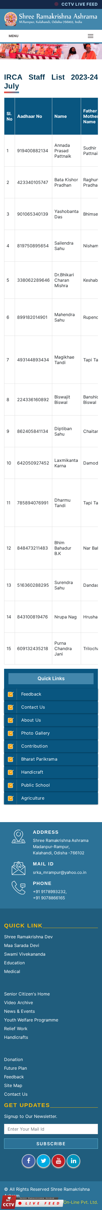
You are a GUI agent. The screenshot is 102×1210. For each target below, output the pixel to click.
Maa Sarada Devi (21, 945)
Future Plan (15, 1068)
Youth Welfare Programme (31, 1020)
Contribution (32, 746)
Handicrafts (16, 1037)
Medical (12, 971)
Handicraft (30, 772)
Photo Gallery (33, 733)
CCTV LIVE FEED (79, 4)
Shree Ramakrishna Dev (28, 936)
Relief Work (15, 1028)
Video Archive (18, 1002)
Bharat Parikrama (37, 759)
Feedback (29, 694)
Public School (33, 785)
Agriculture (30, 798)
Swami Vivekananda (24, 954)
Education (14, 962)
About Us (29, 720)
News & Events (19, 1011)
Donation (13, 1059)
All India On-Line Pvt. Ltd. (72, 1202)
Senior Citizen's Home (27, 994)
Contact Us (31, 707)
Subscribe (51, 1143)
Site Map (13, 1085)
